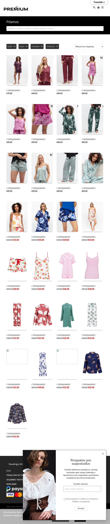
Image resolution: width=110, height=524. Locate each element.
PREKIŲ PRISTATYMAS (16, 475)
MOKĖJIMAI (11, 484)
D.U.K (8, 471)
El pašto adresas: (81, 484)
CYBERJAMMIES (13, 90)
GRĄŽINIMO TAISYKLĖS (16, 480)
